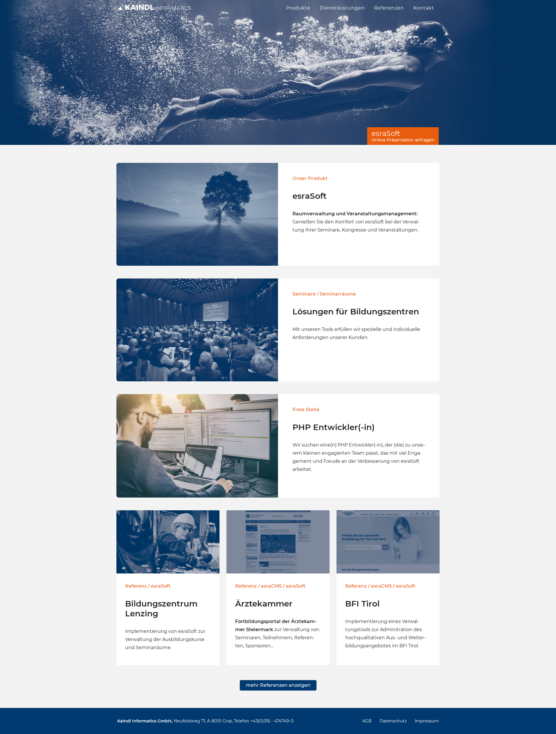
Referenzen (389, 8)
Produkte (298, 8)
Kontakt (423, 8)
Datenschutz (393, 721)
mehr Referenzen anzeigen (278, 685)
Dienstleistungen (342, 8)
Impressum (427, 721)
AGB (367, 721)
